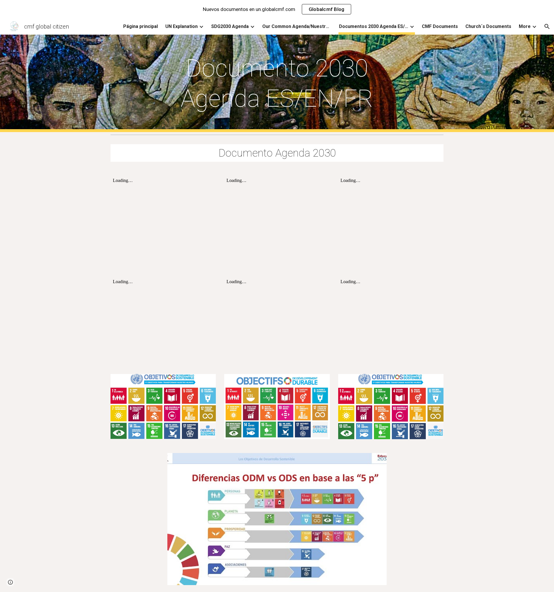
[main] (277, 83)
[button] (547, 26)
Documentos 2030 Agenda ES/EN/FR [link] (373, 26)
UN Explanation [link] (181, 26)
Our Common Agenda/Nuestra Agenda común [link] (297, 26)
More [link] (525, 26)
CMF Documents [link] (440, 26)
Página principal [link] (140, 26)
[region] (277, 9)
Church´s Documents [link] (488, 26)
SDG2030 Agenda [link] (230, 26)
